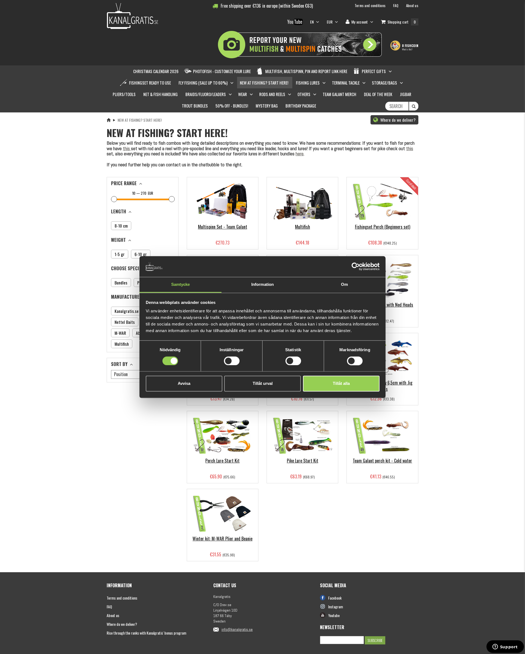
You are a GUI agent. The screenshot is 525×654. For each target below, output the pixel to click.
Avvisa (184, 383)
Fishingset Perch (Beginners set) (382, 226)
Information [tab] (262, 284)
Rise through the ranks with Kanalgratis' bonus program (146, 633)
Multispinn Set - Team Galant (222, 226)
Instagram (335, 606)
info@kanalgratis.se (237, 629)
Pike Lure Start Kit (302, 460)
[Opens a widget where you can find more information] (505, 647)
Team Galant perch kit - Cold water (382, 460)
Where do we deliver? (397, 120)
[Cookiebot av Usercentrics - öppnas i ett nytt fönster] (356, 266)
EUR (150, 193)
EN (312, 22)
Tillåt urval (263, 383)
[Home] (108, 120)
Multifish (302, 226)
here (300, 153)
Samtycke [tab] (180, 284)
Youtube (334, 615)
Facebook (335, 598)
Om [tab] (344, 284)
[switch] (232, 360)
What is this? (407, 49)
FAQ (109, 606)
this (127, 148)
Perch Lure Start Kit (222, 460)
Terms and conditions (122, 598)
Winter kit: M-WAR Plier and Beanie (222, 538)
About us (113, 615)
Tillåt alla (341, 383)
